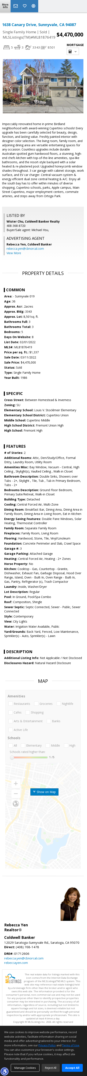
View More (14, 253)
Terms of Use (70, 1045)
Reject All (50, 1068)
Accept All (72, 1068)
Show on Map (46, 792)
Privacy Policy (47, 1045)
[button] (4, 1071)
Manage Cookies (25, 1068)
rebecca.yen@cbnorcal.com (25, 249)
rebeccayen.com (16, 962)
